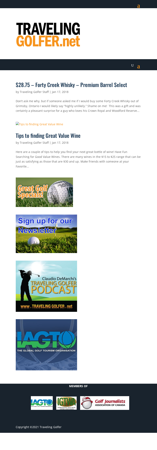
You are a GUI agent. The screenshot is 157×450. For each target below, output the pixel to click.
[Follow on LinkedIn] (121, 17)
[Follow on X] (113, 17)
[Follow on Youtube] (130, 17)
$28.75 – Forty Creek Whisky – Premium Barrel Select (71, 85)
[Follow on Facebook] (105, 17)
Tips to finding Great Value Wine (48, 135)
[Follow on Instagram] (138, 17)
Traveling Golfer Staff (34, 92)
